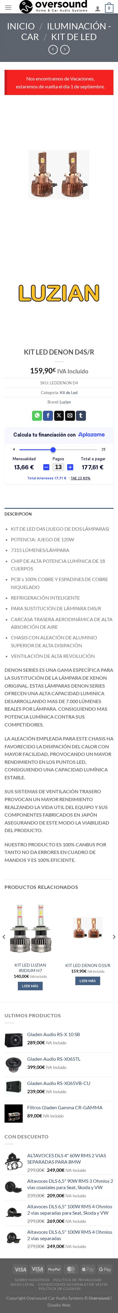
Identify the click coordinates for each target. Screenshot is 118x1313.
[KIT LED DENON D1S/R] (87, 928)
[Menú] (8, 7)
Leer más (30, 986)
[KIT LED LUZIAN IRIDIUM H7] (30, 928)
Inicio (21, 26)
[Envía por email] (70, 416)
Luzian (65, 402)
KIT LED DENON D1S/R (87, 965)
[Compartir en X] (59, 416)
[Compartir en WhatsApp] (37, 416)
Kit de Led (74, 37)
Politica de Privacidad (77, 1279)
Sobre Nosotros (32, 1279)
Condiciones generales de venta (72, 1284)
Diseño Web (59, 1305)
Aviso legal (22, 1284)
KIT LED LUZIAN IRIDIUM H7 (30, 968)
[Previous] (4, 949)
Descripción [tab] (18, 514)
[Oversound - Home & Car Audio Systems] (53, 6)
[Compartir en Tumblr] (81, 416)
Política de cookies (60, 1288)
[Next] (114, 949)
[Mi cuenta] (98, 8)
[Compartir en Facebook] (48, 416)
